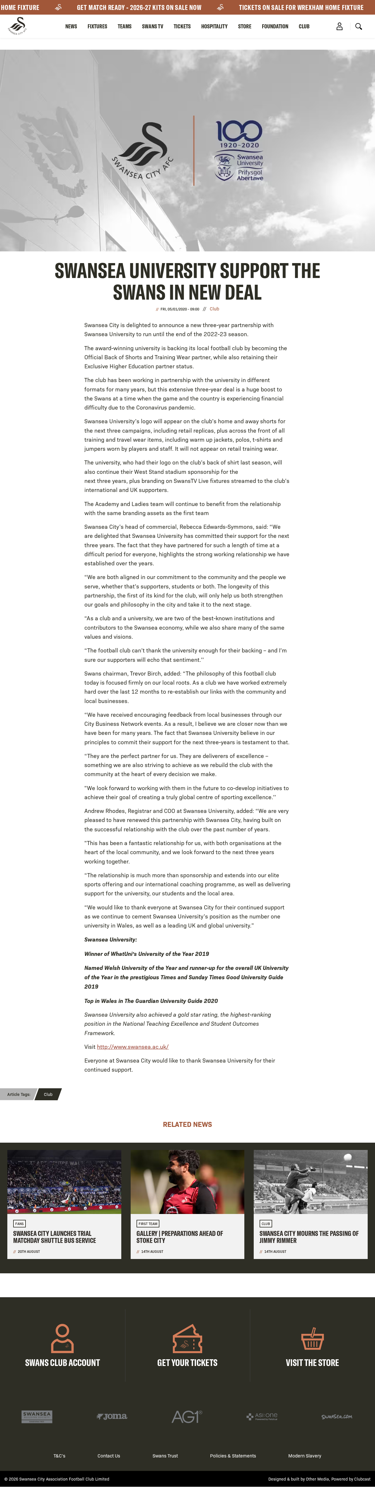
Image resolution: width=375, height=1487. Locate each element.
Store (244, 26)
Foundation (275, 26)
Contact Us (109, 1456)
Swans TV (152, 26)
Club (304, 26)
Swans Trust (165, 1456)
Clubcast (362, 1478)
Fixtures (97, 26)
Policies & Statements (233, 1456)
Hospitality (214, 26)
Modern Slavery (304, 1456)
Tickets (182, 26)
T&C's (59, 1456)
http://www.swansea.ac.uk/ (133, 1046)
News (71, 26)
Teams (125, 26)
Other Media (317, 1478)
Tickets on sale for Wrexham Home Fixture (287, 7)
